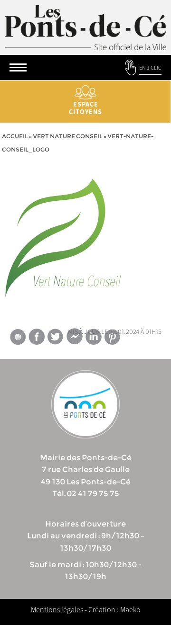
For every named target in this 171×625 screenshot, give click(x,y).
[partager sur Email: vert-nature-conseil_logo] (18, 338)
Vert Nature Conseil (68, 136)
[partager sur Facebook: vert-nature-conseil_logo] (36, 336)
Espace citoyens (85, 108)
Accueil (15, 136)
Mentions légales (57, 609)
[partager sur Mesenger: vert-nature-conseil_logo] (74, 338)
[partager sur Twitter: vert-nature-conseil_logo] (56, 336)
